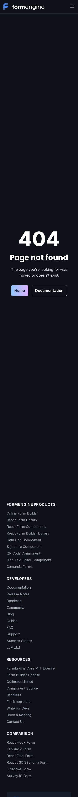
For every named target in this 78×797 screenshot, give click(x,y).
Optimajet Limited (20, 682)
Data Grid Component (24, 540)
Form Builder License (23, 675)
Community (16, 607)
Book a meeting (19, 715)
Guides (12, 621)
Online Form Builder (22, 513)
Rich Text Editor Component (29, 560)
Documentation (49, 290)
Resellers (14, 695)
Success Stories (19, 641)
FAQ (10, 627)
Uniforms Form (19, 769)
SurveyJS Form (19, 776)
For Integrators (19, 702)
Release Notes (18, 594)
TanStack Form (19, 749)
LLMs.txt (13, 647)
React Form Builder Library (28, 533)
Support (13, 634)
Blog (10, 614)
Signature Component (24, 547)
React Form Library (22, 520)
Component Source (22, 688)
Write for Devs (18, 708)
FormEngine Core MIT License (31, 668)
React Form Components (26, 527)
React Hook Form (21, 742)
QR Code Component (23, 553)
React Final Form (20, 756)
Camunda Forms (20, 567)
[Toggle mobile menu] (72, 6)
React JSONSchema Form (27, 762)
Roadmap (14, 601)
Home (19, 290)
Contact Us (15, 722)
